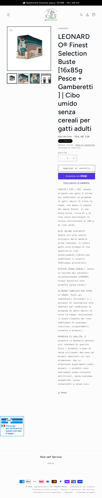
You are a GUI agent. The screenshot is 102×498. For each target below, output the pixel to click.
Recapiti (69, 492)
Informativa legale (85, 492)
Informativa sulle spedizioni (47, 492)
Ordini (51, 463)
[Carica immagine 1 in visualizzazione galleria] (12, 79)
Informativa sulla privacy (45, 489)
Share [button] (64, 392)
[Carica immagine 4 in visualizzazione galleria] (46, 79)
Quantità (62, 153)
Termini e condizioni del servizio (78, 489)
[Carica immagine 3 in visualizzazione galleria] (35, 79)
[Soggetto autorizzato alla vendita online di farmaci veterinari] (12, 435)
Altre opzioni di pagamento (76, 183)
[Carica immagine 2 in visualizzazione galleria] (23, 79)
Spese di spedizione (85, 145)
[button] (8, 15)
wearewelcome (40, 487)
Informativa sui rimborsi (82, 487)
